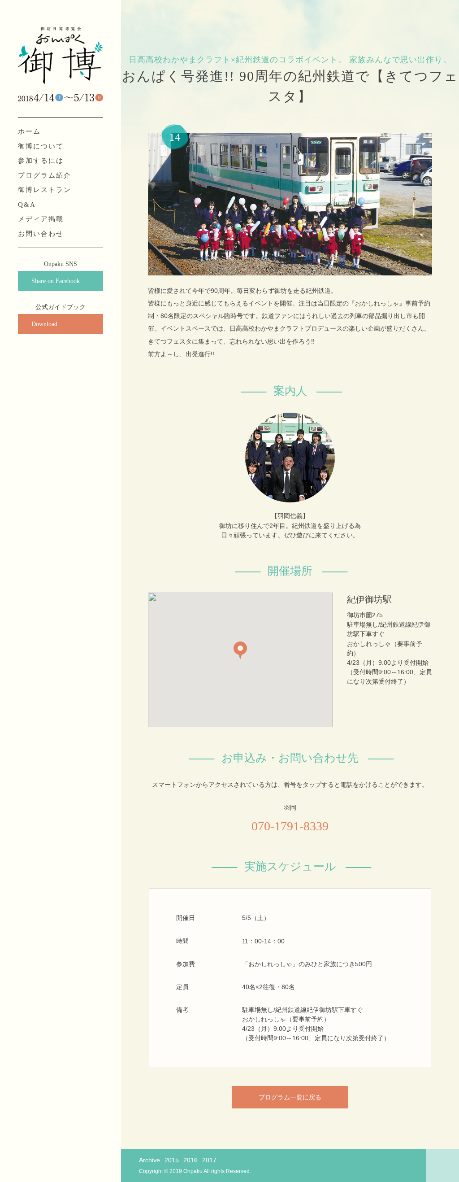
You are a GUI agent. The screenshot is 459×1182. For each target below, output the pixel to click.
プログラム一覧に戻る (290, 1097)
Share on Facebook (55, 280)
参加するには (41, 160)
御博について (41, 146)
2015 (172, 1160)
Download (44, 323)
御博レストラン (44, 189)
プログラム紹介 (44, 175)
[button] (240, 650)
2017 (209, 1160)
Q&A (27, 204)
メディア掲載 (41, 218)
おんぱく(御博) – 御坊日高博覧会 (60, 56)
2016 (190, 1160)
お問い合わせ (41, 233)
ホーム (29, 131)
